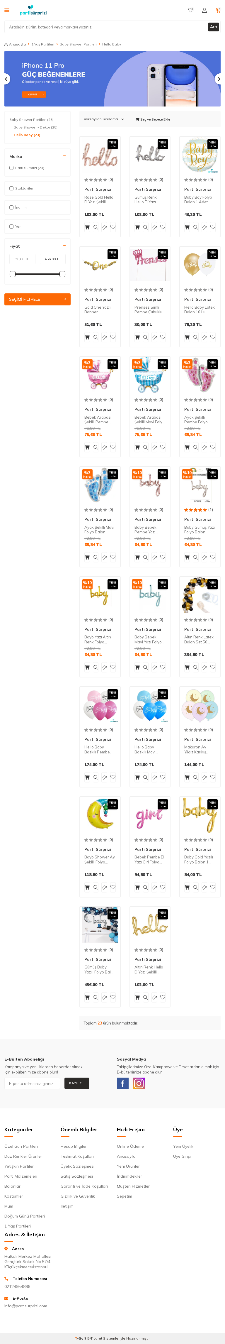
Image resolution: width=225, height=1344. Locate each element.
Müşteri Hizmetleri (134, 1186)
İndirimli (21, 207)
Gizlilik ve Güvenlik (78, 1196)
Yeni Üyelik (183, 1146)
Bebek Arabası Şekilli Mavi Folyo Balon (149, 420)
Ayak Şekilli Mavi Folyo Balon (99, 530)
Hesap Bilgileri (74, 1146)
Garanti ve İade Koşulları (84, 1186)
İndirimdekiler (129, 1176)
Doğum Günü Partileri (24, 1216)
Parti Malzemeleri (20, 1176)
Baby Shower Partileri (78, 44)
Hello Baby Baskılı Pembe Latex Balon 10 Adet (97, 750)
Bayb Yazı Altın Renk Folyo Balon (97, 640)
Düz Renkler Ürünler (23, 1156)
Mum (8, 1206)
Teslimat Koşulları (77, 1156)
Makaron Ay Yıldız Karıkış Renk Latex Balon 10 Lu (195, 750)
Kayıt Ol (77, 1083)
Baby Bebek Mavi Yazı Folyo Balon (148, 640)
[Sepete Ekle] (87, 227)
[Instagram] (139, 1083)
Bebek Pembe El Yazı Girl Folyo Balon (149, 860)
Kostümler (13, 1196)
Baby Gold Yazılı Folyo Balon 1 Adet (198, 860)
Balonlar (12, 1186)
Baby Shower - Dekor (35, 127)
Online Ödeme (130, 1146)
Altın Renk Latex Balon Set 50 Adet (199, 640)
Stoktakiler (24, 188)
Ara (213, 26)
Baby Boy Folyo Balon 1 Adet (198, 199)
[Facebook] (123, 1083)
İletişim (67, 1206)
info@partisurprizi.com (25, 1306)
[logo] (33, 10)
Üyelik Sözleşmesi (77, 1166)
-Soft (81, 1338)
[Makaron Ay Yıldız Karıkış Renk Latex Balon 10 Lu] (200, 705)
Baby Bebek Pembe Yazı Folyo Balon (145, 530)
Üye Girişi (182, 1156)
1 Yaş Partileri (42, 44)
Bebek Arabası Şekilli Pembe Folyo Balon (97, 420)
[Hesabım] (204, 10)
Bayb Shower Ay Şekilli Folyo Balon (99, 860)
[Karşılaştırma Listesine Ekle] (104, 227)
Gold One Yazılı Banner (97, 310)
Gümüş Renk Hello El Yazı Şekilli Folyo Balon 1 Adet (146, 200)
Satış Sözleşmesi (77, 1176)
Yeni (18, 226)
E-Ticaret (94, 1338)
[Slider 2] (112, 78)
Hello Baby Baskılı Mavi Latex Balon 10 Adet (147, 750)
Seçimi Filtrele (24, 299)
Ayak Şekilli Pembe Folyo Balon (196, 420)
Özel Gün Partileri (21, 1146)
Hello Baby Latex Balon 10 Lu (199, 310)
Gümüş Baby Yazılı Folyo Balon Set (99, 970)
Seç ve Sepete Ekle (154, 119)
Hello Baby (27, 135)
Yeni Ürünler (128, 1166)
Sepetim (124, 1196)
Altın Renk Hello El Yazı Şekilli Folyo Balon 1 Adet (148, 970)
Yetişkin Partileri (19, 1166)
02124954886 (17, 1286)
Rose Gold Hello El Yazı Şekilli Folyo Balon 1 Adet (98, 200)
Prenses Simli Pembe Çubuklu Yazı (148, 310)
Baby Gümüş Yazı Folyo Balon (199, 530)
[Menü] (6, 10)
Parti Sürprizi (97, 189)
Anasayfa (17, 44)
